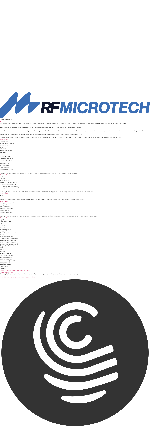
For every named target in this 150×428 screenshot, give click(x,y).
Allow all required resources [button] (8, 277)
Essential (2, 137)
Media (2, 199)
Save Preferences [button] (25, 270)
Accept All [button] (3, 270)
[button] (75, 353)
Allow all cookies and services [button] (26, 277)
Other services (4, 216)
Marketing (3, 192)
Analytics (2, 173)
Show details (4, 139)
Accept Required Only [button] (12, 270)
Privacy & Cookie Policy (7, 272)
